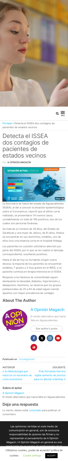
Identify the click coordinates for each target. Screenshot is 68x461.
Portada (7, 123)
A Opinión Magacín (19, 162)
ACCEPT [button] (51, 455)
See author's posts (46, 328)
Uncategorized (26, 359)
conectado (35, 410)
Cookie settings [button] (32, 455)
